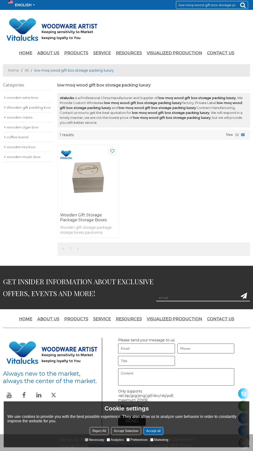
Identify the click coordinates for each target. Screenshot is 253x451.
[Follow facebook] (24, 395)
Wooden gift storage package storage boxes (83, 217)
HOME (25, 53)
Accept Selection (126, 431)
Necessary (96, 440)
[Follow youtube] (9, 395)
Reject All (99, 431)
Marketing (161, 440)
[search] (243, 5)
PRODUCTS (76, 53)
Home (13, 70)
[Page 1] (63, 248)
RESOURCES (129, 53)
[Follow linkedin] (39, 395)
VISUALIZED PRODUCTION (174, 53)
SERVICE (102, 53)
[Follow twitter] (53, 395)
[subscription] (244, 296)
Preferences (139, 440)
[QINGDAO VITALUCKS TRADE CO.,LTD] (126, 29)
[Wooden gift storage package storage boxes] (88, 177)
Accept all (153, 431)
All (27, 70)
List (237, 134)
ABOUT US (48, 53)
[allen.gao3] (243, 393)
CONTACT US (220, 53)
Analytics (117, 440)
